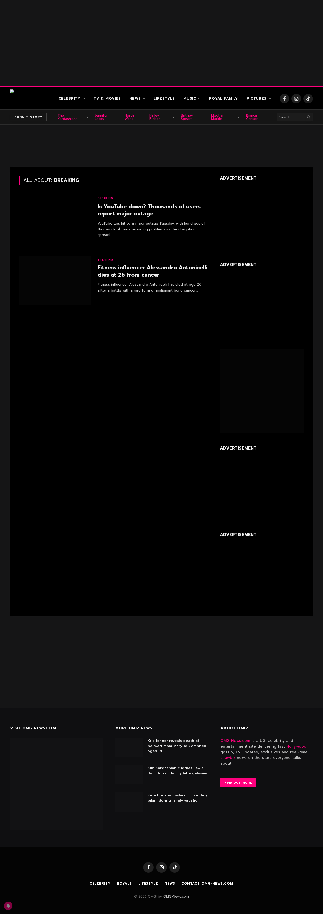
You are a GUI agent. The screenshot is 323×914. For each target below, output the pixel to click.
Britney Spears (187, 117)
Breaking (105, 198)
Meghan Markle (217, 117)
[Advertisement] (161, 43)
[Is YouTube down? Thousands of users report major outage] (55, 219)
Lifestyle (164, 98)
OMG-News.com (235, 741)
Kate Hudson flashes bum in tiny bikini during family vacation (177, 798)
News (135, 98)
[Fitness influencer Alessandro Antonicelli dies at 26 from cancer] (55, 280)
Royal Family (223, 98)
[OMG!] (30, 98)
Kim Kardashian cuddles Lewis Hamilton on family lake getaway (177, 771)
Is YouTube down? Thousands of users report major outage (149, 210)
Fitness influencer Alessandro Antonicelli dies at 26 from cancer (153, 271)
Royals (124, 883)
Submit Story (28, 117)
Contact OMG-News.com (207, 883)
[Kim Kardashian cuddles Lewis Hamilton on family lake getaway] (129, 774)
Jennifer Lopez (101, 117)
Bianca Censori (252, 117)
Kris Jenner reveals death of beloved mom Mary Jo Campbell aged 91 (177, 746)
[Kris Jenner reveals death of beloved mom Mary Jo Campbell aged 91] (129, 747)
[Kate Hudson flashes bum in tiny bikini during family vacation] (129, 802)
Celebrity (70, 98)
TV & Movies (107, 98)
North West (129, 117)
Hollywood (296, 746)
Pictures (257, 98)
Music (189, 98)
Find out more (238, 782)
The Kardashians (67, 117)
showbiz (227, 757)
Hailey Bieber (154, 117)
